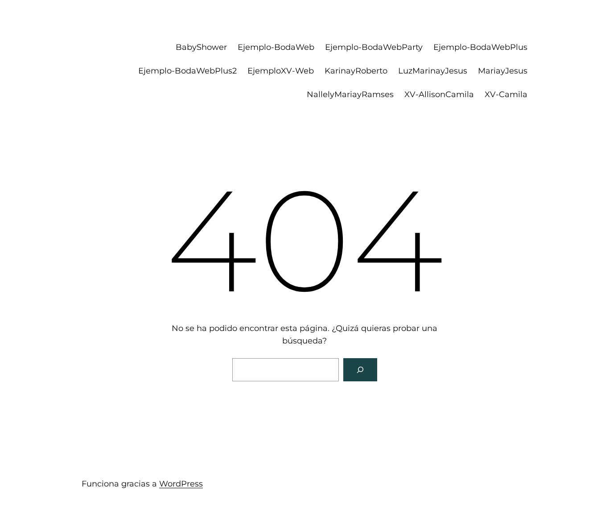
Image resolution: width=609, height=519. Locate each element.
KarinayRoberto (356, 71)
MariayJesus (502, 71)
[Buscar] (360, 369)
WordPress (181, 484)
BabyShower (201, 47)
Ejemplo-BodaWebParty (374, 47)
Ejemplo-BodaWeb (276, 47)
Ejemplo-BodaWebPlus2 (187, 71)
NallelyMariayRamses (350, 94)
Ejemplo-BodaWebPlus (480, 47)
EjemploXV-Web (280, 71)
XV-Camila (506, 94)
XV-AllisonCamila (439, 94)
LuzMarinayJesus (432, 71)
